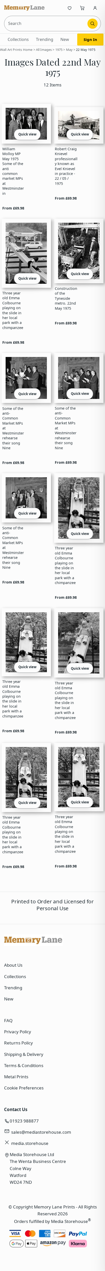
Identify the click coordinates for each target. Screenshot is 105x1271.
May (69, 49)
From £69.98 (13, 208)
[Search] (92, 24)
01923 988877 (24, 1121)
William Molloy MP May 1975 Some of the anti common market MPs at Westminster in (13, 171)
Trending (44, 39)
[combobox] (46, 23)
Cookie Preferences (24, 1088)
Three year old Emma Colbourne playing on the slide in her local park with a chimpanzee (12, 310)
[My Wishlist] (69, 8)
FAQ (8, 1020)
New (64, 39)
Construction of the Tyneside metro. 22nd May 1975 (66, 298)
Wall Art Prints (11, 49)
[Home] (24, 8)
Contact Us (15, 1109)
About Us (13, 965)
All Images (44, 49)
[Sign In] (95, 8)
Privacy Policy (17, 1032)
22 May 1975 (85, 49)
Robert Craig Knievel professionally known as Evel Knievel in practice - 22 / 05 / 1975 (66, 166)
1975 (59, 49)
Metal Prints (16, 1077)
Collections (18, 39)
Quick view (27, 134)
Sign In (90, 39)
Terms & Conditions (23, 1065)
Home (28, 49)
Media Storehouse (69, 1221)
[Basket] (82, 8)
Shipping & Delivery (23, 1054)
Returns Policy (18, 1043)
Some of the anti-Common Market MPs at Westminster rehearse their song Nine (13, 428)
